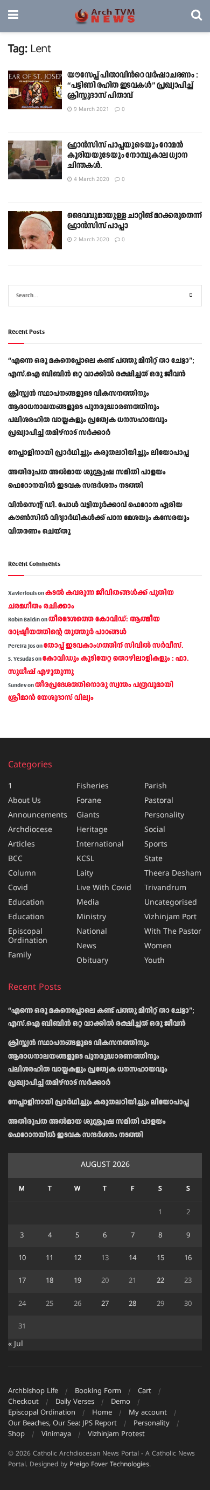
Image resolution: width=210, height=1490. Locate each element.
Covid (18, 888)
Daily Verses (74, 1402)
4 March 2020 (90, 179)
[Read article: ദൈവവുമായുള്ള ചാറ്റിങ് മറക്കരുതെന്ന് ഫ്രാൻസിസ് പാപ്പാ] (35, 230)
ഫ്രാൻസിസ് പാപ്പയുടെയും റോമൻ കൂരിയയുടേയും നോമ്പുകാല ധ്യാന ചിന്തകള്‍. (127, 156)
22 (160, 1281)
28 (132, 1304)
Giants (88, 815)
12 (77, 1258)
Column (22, 873)
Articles (21, 844)
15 (160, 1258)
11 (49, 1258)
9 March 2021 (90, 109)
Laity (84, 873)
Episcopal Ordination (27, 936)
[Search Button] (196, 16)
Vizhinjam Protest (116, 1434)
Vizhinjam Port (170, 917)
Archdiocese (30, 830)
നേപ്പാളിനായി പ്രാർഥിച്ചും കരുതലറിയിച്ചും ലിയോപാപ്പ (98, 453)
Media (87, 902)
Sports (155, 844)
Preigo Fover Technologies (109, 1465)
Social (154, 830)
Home (102, 1413)
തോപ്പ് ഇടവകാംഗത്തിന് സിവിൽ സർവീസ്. (113, 645)
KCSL (85, 859)
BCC (15, 859)
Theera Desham (172, 873)
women (158, 946)
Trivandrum (165, 888)
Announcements (37, 815)
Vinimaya (56, 1434)
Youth (154, 961)
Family (19, 955)
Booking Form (98, 1391)
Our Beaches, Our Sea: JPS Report (62, 1423)
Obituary (92, 961)
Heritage (92, 830)
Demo (120, 1402)
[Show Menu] (13, 16)
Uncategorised (170, 902)
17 (22, 1281)
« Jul (15, 1344)
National (91, 931)
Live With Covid (103, 888)
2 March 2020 (90, 239)
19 (77, 1281)
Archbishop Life (33, 1391)
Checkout (23, 1402)
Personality (164, 815)
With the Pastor (172, 931)
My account (148, 1413)
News (86, 946)
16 (188, 1258)
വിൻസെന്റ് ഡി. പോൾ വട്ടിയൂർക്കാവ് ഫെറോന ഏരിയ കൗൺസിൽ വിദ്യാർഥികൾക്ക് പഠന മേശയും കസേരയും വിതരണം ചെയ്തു (99, 518)
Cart (144, 1391)
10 (22, 1258)
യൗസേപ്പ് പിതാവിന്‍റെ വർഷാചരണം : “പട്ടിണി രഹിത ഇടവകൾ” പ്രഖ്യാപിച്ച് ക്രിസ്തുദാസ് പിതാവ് (132, 86)
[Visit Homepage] (105, 16)
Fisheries (92, 786)
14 (132, 1258)
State (153, 859)
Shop (16, 1434)
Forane (88, 801)
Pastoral (158, 801)
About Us (24, 801)
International (100, 844)
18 (49, 1281)
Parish (155, 786)
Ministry (91, 917)
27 (105, 1304)
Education (26, 902)
